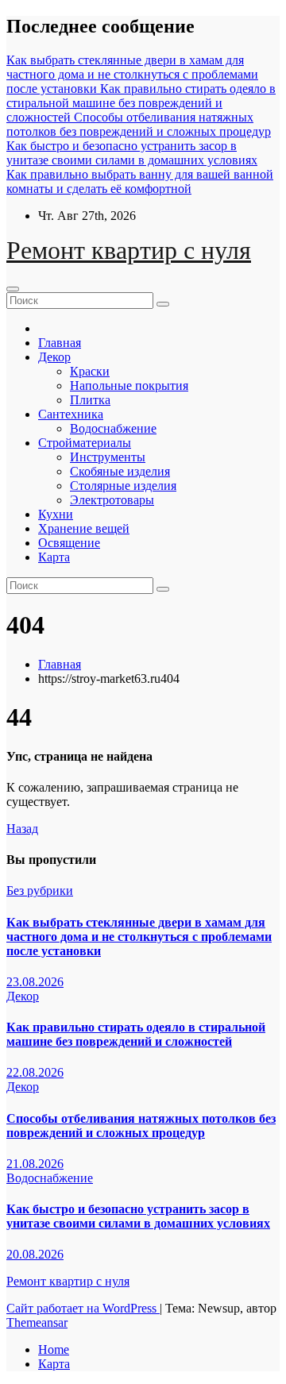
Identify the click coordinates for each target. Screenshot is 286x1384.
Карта (54, 557)
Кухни (55, 514)
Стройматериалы (84, 442)
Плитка (90, 400)
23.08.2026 (35, 982)
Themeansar (37, 1322)
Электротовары (112, 500)
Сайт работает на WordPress (83, 1308)
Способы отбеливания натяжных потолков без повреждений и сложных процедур (141, 1125)
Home (53, 1349)
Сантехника (70, 414)
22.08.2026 (35, 1072)
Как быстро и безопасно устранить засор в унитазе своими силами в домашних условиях (138, 1216)
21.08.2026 (35, 1163)
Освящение (69, 542)
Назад (22, 828)
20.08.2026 (35, 1254)
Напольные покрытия (129, 385)
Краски (90, 371)
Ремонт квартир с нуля (128, 250)
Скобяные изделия (120, 471)
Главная (59, 342)
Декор (54, 357)
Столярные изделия (123, 485)
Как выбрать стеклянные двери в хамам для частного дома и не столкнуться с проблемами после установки (139, 937)
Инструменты (107, 457)
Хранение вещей (83, 528)
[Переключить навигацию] (12, 289)
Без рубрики (39, 890)
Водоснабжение (113, 428)
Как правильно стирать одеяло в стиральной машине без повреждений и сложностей (135, 1034)
